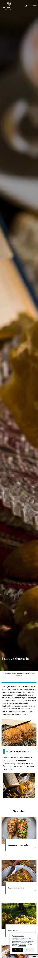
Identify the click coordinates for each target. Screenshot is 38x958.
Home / (6, 673)
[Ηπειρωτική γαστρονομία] (19, 830)
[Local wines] (19, 916)
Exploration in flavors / (23, 673)
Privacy (33, 956)
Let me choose (22, 945)
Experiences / (12, 673)
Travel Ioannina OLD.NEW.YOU (7, 6)
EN (26, 5)
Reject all (28, 950)
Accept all (18, 950)
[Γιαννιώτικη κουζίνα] (19, 873)
